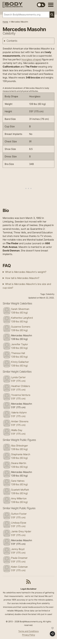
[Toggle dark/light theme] (41, 4)
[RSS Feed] (28, 582)
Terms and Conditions (28, 631)
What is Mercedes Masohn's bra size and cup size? (27, 285)
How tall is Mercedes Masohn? (22, 278)
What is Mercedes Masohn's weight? (25, 271)
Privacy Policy (28, 635)
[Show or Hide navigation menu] (50, 5)
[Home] (13, 4)
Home (5, 21)
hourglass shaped (31, 59)
